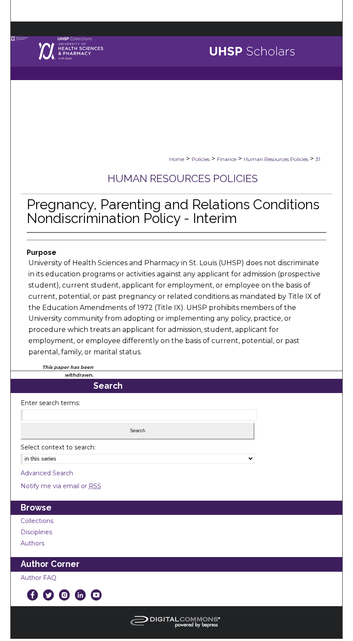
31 (318, 159)
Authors (32, 543)
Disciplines (36, 532)
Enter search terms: (50, 403)
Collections (37, 521)
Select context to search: (58, 447)
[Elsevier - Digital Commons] (176, 622)
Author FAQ (38, 578)
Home (176, 159)
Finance (226, 159)
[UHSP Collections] (177, 58)
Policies (201, 159)
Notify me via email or (61, 486)
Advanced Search (47, 473)
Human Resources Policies (276, 159)
